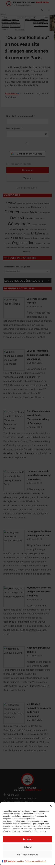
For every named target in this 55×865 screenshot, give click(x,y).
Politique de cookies (16, 861)
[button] (50, 805)
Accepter (27, 839)
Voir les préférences (27, 854)
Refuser (28, 847)
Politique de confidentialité (35, 861)
